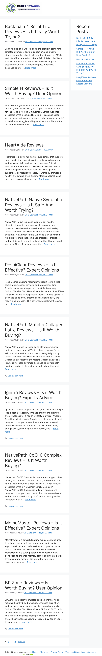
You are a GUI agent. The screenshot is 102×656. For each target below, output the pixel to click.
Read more (30, 68)
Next (21, 641)
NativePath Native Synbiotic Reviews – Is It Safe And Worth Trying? (33, 205)
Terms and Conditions (75, 652)
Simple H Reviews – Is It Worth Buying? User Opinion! (34, 91)
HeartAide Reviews (24, 144)
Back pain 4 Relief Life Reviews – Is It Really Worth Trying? (33, 31)
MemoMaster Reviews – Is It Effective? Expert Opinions (33, 525)
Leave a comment (15, 376)
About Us (44, 652)
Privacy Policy (57, 652)
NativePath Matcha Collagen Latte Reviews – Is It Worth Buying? (34, 330)
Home (35, 652)
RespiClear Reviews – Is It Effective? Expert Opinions (32, 267)
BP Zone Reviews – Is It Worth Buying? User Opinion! (34, 585)
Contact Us (92, 652)
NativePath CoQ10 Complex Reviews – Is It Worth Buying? (33, 460)
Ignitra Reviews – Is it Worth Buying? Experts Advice (33, 395)
